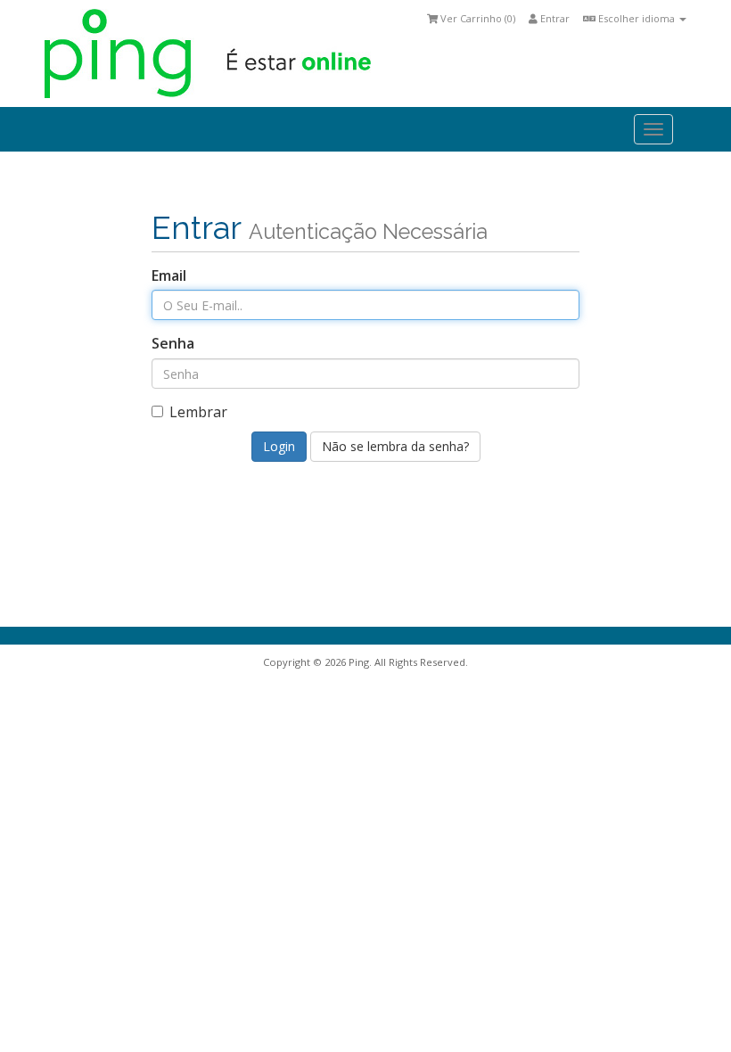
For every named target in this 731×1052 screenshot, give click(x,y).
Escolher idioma (636, 18)
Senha (173, 343)
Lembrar (198, 412)
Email (169, 275)
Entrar (554, 18)
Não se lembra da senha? (395, 446)
